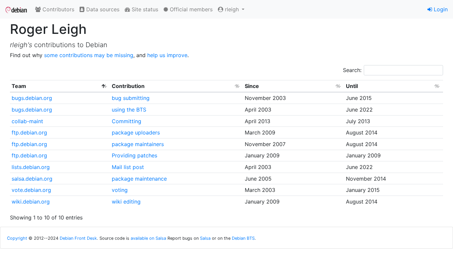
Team (19, 86)
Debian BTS (243, 238)
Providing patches (134, 155)
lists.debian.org (31, 167)
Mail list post (128, 167)
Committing (126, 121)
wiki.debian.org (31, 201)
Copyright (17, 238)
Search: (352, 70)
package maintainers (138, 144)
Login (440, 9)
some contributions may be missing (88, 55)
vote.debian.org (31, 190)
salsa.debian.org (32, 178)
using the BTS (129, 109)
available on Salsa (148, 238)
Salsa (205, 238)
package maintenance (139, 178)
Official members (190, 9)
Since (252, 86)
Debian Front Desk (78, 238)
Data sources (102, 9)
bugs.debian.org (32, 98)
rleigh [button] (231, 9)
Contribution (128, 86)
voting (120, 190)
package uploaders (136, 132)
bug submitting (131, 98)
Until (352, 86)
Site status (144, 9)
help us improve (167, 55)
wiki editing (126, 201)
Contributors (57, 9)
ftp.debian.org (29, 132)
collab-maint (27, 121)
